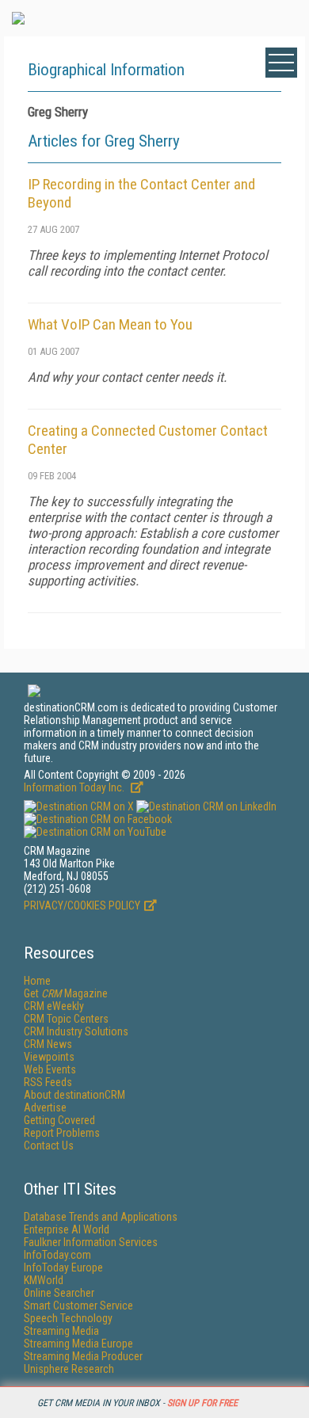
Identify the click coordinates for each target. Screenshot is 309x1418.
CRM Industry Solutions (76, 1031)
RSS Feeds (48, 1082)
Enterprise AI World (66, 1229)
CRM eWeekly (54, 1006)
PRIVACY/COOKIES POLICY (82, 905)
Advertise (45, 1107)
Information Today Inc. (75, 787)
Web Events (50, 1069)
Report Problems (62, 1132)
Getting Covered (59, 1120)
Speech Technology (68, 1318)
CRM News (48, 1044)
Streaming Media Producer (83, 1356)
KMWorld (43, 1280)
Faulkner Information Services (91, 1242)
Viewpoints (49, 1056)
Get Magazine (66, 993)
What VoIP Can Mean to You (110, 324)
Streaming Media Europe (78, 1343)
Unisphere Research (69, 1369)
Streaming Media (61, 1331)
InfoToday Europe (63, 1267)
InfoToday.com (57, 1254)
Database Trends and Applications (100, 1216)
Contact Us (49, 1145)
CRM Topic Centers (66, 1018)
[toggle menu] (281, 63)
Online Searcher (59, 1292)
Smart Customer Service (78, 1305)
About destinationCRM (74, 1094)
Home (37, 980)
